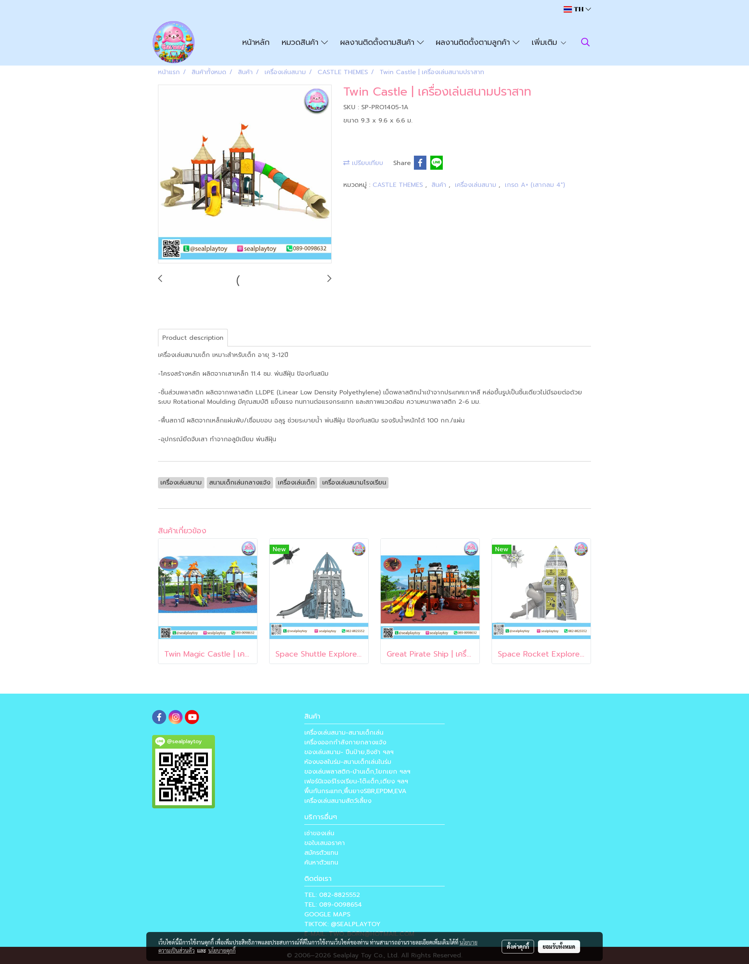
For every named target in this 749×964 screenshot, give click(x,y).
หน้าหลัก (256, 42)
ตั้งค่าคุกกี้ (518, 946)
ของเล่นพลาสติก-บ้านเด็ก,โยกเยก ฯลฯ (357, 771)
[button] (585, 42)
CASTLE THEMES (399, 185)
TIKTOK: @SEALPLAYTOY (342, 924)
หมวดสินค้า (301, 42)
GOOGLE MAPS (327, 914)
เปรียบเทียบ (366, 163)
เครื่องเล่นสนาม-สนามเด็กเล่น (343, 732)
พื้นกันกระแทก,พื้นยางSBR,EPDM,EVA (355, 791)
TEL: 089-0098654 (333, 904)
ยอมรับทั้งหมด (559, 946)
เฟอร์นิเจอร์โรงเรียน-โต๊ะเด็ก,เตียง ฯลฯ (356, 781)
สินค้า (440, 185)
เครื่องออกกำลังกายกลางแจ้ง (345, 742)
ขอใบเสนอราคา (324, 843)
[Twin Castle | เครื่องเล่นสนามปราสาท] (244, 174)
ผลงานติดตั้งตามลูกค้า (474, 42)
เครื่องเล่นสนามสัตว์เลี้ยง (337, 801)
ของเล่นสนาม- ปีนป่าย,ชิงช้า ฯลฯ (349, 752)
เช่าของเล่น (319, 833)
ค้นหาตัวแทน (321, 862)
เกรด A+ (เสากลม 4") (535, 185)
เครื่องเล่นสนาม (477, 185)
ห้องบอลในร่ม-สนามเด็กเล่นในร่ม (347, 762)
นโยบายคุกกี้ (222, 950)
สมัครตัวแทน (321, 852)
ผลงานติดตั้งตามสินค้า (378, 42)
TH (579, 9)
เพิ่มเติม (546, 42)
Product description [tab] (193, 338)
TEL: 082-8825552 (332, 895)
